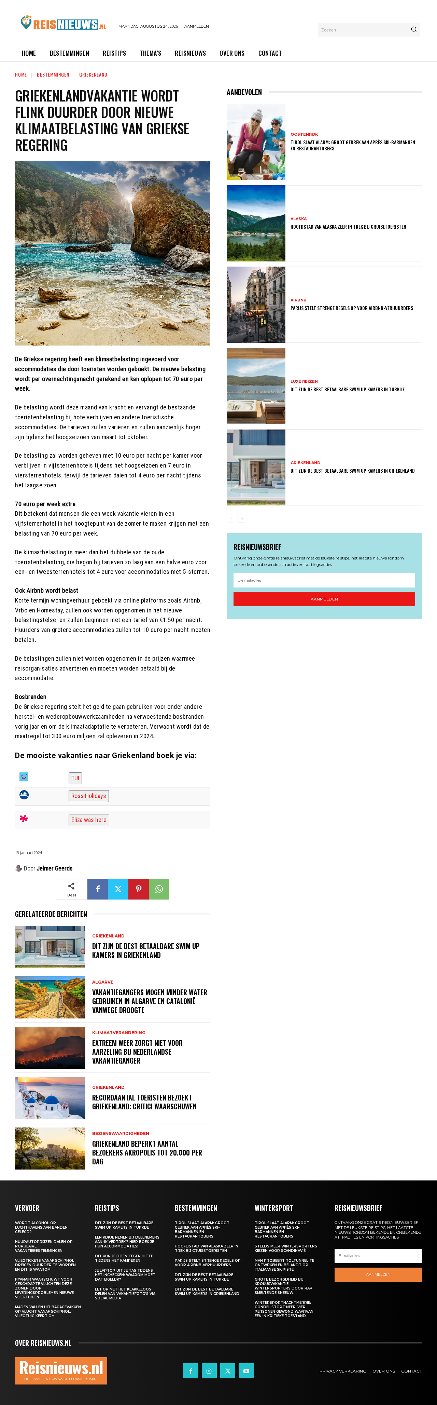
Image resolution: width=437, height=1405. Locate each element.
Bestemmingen (53, 74)
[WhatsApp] (159, 889)
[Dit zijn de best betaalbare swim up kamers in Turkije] (256, 386)
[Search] (413, 30)
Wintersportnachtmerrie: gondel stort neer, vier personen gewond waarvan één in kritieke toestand (284, 1309)
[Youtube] (246, 1370)
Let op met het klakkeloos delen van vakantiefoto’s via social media (125, 1293)
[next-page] (242, 518)
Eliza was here (89, 819)
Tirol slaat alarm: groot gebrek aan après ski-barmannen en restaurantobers (353, 145)
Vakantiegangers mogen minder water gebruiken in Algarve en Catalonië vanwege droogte (149, 1001)
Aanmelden (324, 599)
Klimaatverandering (118, 1033)
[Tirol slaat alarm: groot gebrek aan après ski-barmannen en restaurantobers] (256, 142)
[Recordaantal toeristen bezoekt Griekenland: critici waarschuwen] (50, 1098)
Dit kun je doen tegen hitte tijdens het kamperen (124, 1258)
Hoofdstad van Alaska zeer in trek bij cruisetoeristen (348, 226)
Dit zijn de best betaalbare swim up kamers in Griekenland (146, 950)
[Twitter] (118, 889)
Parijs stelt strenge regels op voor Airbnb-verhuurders (352, 307)
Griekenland (93, 74)
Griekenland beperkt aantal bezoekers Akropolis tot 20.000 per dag (147, 1152)
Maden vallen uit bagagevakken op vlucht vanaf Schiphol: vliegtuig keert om (48, 1311)
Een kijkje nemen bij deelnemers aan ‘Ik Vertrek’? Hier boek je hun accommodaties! (127, 1241)
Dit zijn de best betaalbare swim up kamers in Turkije (348, 389)
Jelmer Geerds (55, 868)
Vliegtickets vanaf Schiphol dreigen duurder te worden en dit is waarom (45, 1265)
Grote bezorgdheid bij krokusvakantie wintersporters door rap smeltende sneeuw (283, 1286)
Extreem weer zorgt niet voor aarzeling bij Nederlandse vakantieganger (137, 1052)
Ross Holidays (88, 795)
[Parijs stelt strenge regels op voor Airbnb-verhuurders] (256, 305)
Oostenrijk (304, 134)
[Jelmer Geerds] (19, 868)
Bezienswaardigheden (120, 1134)
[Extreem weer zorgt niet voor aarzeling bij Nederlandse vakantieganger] (50, 1048)
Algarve (102, 982)
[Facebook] (97, 889)
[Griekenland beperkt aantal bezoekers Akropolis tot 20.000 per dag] (50, 1148)
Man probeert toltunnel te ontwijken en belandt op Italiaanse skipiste (284, 1265)
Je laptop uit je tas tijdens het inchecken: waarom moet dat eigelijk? (125, 1275)
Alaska (299, 219)
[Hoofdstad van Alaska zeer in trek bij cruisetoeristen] (256, 223)
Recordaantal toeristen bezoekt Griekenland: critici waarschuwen (144, 1101)
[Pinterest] (138, 889)
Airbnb (299, 300)
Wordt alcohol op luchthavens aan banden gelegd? (41, 1227)
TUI (75, 778)
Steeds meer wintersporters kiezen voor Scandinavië (286, 1248)
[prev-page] (231, 518)
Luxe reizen (304, 381)
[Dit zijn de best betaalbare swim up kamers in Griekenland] (50, 947)
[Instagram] (209, 1370)
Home (21, 74)
